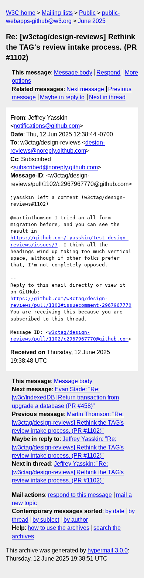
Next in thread (107, 97)
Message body (73, 72)
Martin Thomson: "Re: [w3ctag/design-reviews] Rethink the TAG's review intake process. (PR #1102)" (68, 422)
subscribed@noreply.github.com (56, 167)
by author (76, 519)
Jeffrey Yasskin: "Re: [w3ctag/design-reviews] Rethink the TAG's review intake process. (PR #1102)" (68, 447)
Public (87, 13)
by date (114, 511)
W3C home (20, 13)
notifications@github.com (47, 126)
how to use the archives (58, 528)
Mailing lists (57, 13)
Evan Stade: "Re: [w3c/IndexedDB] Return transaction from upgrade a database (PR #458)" (65, 397)
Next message (85, 89)
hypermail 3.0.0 (108, 550)
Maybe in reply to (62, 97)
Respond (108, 72)
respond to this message (80, 495)
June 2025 (92, 21)
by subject (45, 519)
